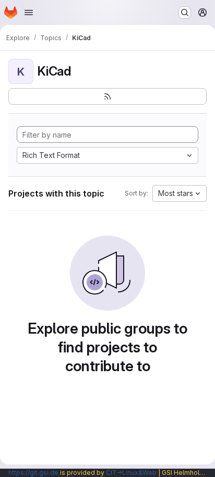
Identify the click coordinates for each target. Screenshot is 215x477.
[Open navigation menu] (28, 12)
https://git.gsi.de (33, 472)
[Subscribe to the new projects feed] (107, 96)
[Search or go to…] (184, 12)
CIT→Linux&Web (131, 472)
